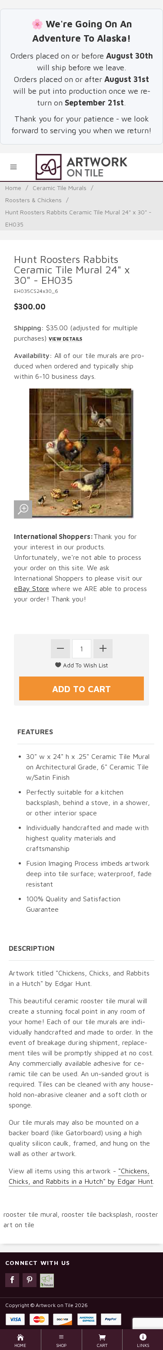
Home (13, 187)
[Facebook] (12, 1280)
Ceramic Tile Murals (59, 187)
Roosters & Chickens (33, 200)
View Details (65, 339)
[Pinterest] (30, 1280)
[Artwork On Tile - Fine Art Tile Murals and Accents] (81, 167)
